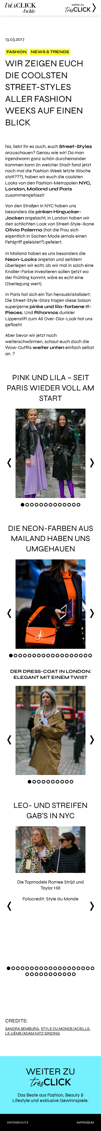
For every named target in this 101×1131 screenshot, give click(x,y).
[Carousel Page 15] (76, 655)
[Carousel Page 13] (78, 505)
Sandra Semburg (22, 1029)
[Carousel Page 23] (41, 974)
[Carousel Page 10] (64, 505)
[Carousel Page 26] (55, 974)
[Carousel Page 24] (46, 974)
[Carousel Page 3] (32, 505)
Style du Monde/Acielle (65, 1029)
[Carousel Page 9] (60, 505)
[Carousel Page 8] (55, 505)
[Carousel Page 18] (90, 655)
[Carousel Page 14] (71, 655)
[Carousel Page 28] (64, 974)
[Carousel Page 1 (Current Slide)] (22, 505)
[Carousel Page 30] (74, 974)
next (92, 463)
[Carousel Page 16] (81, 655)
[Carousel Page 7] (50, 505)
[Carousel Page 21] (32, 974)
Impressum (85, 1122)
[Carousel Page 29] (69, 974)
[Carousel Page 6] (46, 505)
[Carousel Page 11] (69, 505)
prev (9, 463)
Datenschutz (17, 1122)
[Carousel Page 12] (74, 505)
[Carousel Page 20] (27, 974)
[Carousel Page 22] (36, 974)
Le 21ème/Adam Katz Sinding (32, 1033)
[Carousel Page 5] (41, 505)
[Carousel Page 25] (50, 974)
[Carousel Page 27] (60, 974)
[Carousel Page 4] (36, 505)
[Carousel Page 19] (92, 968)
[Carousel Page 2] (27, 505)
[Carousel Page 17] (85, 655)
